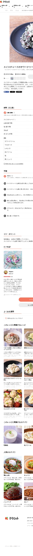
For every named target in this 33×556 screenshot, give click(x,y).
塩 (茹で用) (7, 127)
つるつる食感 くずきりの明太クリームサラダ (13, 348)
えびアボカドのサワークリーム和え (12, 379)
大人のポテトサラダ (9, 409)
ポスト (13, 91)
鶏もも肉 (7, 475)
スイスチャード (9, 119)
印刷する (19, 91)
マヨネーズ (8, 145)
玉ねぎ (6, 130)
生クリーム (8, 152)
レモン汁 (7, 148)
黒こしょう (8, 159)
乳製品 (6, 445)
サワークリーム (10, 141)
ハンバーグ (7, 502)
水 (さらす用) (8, 134)
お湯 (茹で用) (8, 123)
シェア (7, 91)
